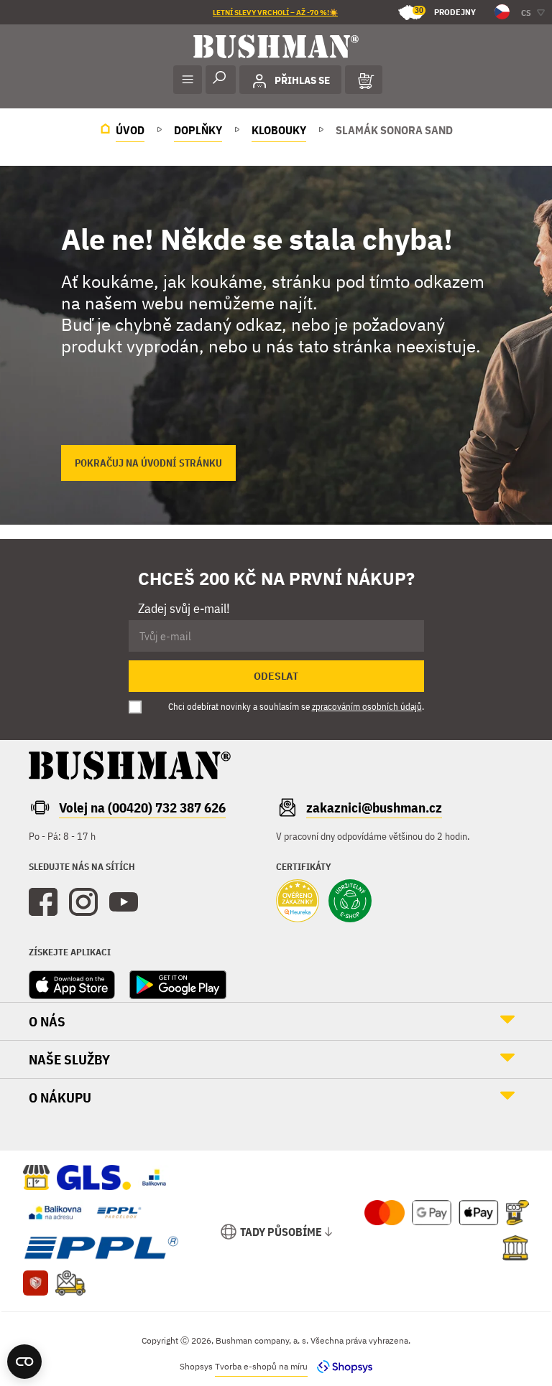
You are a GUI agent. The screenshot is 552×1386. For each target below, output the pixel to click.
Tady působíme (281, 1232)
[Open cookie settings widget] (24, 1361)
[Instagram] (83, 902)
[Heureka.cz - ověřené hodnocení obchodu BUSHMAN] (297, 902)
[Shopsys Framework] (341, 1366)
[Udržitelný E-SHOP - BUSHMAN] (350, 902)
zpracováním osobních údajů (367, 707)
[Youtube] (123, 902)
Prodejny (445, 11)
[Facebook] (43, 902)
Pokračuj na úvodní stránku (148, 462)
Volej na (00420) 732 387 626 (142, 807)
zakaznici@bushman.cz (374, 807)
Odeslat (276, 676)
